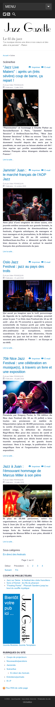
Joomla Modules (10, 645)
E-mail (47, 67)
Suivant (8, 570)
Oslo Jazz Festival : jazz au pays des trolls (23, 266)
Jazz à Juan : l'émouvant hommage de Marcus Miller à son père (22, 470)
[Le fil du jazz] (27, 27)
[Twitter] (4, 14)
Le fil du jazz (12, 38)
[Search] (14, 14)
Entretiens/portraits (15, 677)
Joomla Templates (27, 645)
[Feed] (8, 14)
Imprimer (36, 67)
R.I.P (9, 681)
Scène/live (11, 669)
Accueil (5, 55)
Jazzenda (11, 665)
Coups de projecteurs (17, 657)
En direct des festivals (14, 554)
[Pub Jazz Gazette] (18, 618)
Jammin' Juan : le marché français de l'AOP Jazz (24, 174)
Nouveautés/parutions (17, 661)
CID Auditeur (27, 702)
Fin (16, 570)
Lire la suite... (8, 160)
